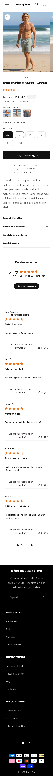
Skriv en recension (26, 286)
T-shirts (10, 629)
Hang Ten (30, 772)
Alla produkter (14, 644)
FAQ (8, 681)
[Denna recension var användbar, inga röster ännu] (39, 348)
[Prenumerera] (43, 597)
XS (7, 134)
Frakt (17, 101)
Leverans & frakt (15, 666)
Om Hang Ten (13, 710)
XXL (22, 143)
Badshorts (11, 621)
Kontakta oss (13, 689)
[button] (7, 4)
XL (9, 143)
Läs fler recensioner (26, 545)
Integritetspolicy (15, 726)
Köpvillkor (12, 718)
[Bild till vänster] (19, 77)
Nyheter (10, 636)
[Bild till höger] (33, 77)
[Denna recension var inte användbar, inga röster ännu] (45, 348)
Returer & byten (15, 673)
